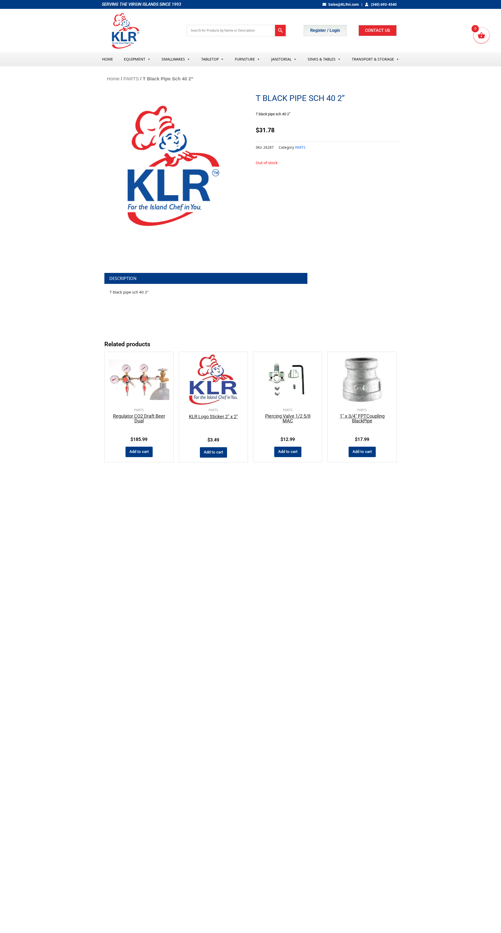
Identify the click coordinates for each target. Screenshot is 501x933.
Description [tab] (122, 278)
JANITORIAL (281, 59)
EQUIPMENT (134, 59)
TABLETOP (210, 59)
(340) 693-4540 (383, 4)
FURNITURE (245, 59)
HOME (107, 59)
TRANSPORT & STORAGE (373, 59)
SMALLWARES (173, 59)
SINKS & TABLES (322, 59)
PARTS (131, 78)
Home (113, 78)
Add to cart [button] (139, 451)
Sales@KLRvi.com (343, 4)
